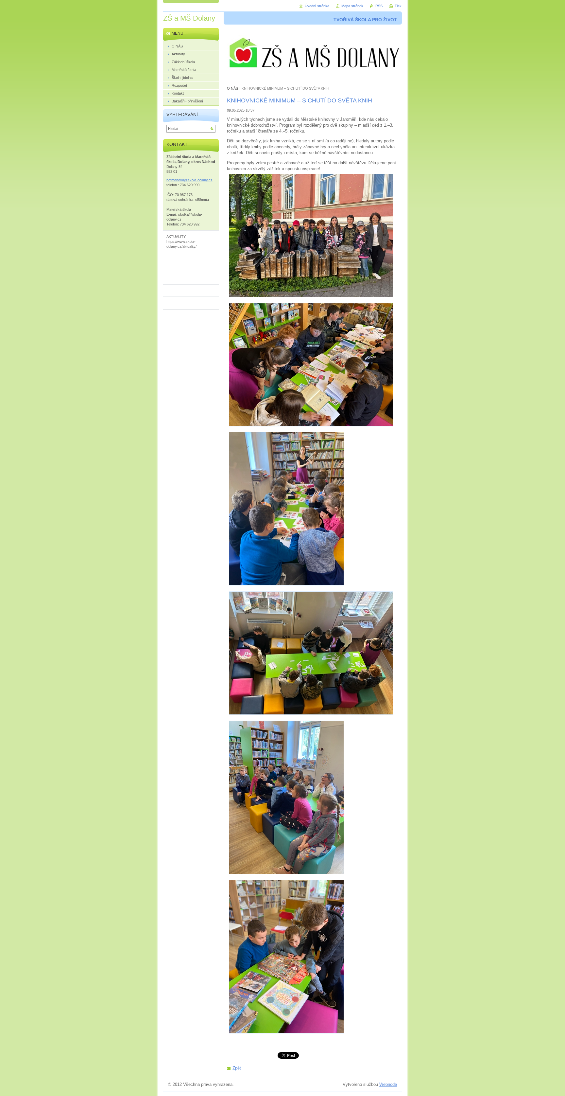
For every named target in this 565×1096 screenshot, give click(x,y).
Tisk (398, 6)
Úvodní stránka (317, 6)
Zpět (236, 1068)
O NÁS (232, 88)
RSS (379, 6)
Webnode (388, 1084)
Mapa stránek (352, 6)
